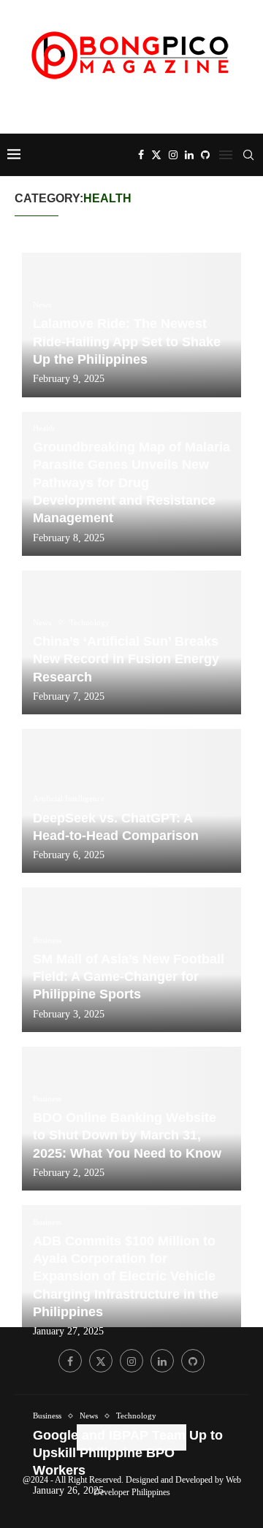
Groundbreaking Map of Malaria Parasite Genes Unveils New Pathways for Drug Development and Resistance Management (131, 482)
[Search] (248, 155)
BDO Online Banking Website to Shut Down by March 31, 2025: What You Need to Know (127, 1135)
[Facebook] (141, 155)
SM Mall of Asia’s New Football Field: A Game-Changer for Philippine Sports (128, 977)
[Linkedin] (189, 155)
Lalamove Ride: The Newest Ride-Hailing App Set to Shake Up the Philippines (127, 341)
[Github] (205, 155)
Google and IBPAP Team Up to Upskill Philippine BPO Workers (128, 1453)
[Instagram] (173, 155)
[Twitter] (156, 155)
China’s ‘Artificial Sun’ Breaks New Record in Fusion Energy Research (126, 659)
